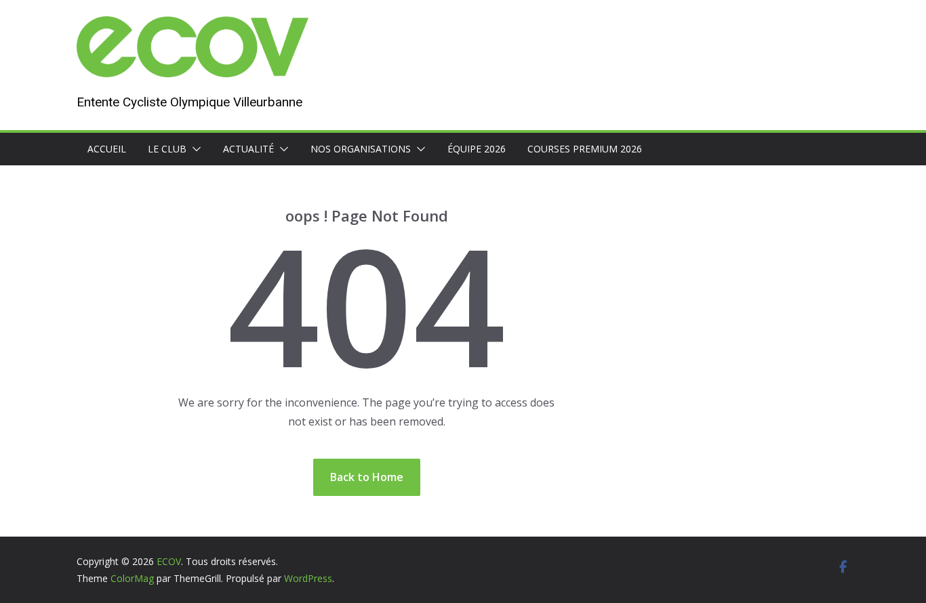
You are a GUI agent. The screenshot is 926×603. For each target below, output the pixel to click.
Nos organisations (360, 148)
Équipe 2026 (476, 148)
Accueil (106, 148)
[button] (193, 149)
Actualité (248, 148)
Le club (167, 148)
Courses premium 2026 (584, 148)
